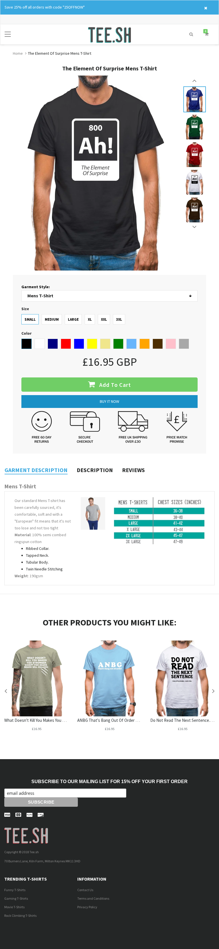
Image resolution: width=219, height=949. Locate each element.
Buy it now (109, 401)
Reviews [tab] (133, 470)
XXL (104, 319)
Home (18, 53)
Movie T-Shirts (14, 907)
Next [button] (194, 227)
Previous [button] (194, 80)
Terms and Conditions (93, 898)
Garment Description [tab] (36, 470)
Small (30, 319)
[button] (191, 34)
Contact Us (85, 890)
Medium (52, 319)
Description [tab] (95, 470)
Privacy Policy (87, 907)
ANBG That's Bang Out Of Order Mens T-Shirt (117, 720)
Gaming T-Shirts (16, 898)
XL (90, 319)
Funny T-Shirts (14, 890)
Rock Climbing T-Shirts (20, 915)
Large (73, 319)
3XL (119, 319)
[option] (194, 99)
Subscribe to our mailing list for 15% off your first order (109, 781)
